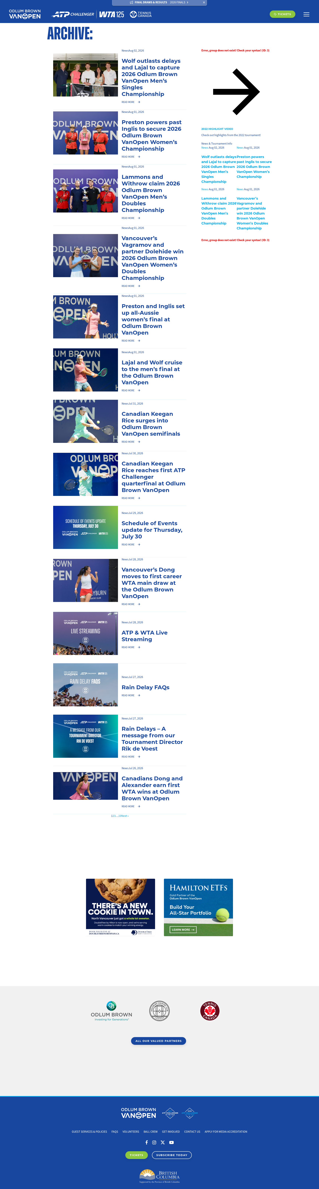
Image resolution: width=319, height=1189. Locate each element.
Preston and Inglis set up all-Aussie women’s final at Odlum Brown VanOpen (153, 319)
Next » (125, 816)
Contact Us (192, 1132)
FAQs (115, 1132)
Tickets (284, 14)
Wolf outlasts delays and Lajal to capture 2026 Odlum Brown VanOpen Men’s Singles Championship (151, 77)
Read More (128, 102)
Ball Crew (151, 1132)
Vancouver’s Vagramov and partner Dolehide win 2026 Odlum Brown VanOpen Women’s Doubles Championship (153, 257)
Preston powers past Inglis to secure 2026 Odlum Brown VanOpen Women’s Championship (152, 135)
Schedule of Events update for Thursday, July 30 (152, 529)
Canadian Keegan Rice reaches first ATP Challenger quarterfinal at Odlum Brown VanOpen (153, 476)
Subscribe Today (171, 1155)
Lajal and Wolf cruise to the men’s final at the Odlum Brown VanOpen (152, 372)
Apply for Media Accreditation (226, 1132)
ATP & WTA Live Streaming (145, 636)
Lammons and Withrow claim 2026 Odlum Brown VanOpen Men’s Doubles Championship (151, 193)
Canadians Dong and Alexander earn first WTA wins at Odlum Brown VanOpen (152, 788)
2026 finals (177, 2)
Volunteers (131, 1132)
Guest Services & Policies (89, 1132)
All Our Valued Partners (159, 1041)
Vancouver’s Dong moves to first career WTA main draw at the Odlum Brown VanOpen (152, 583)
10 (119, 816)
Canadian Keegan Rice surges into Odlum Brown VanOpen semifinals (151, 423)
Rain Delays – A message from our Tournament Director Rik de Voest (152, 738)
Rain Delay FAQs (145, 687)
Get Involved (171, 1132)
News (125, 50)
